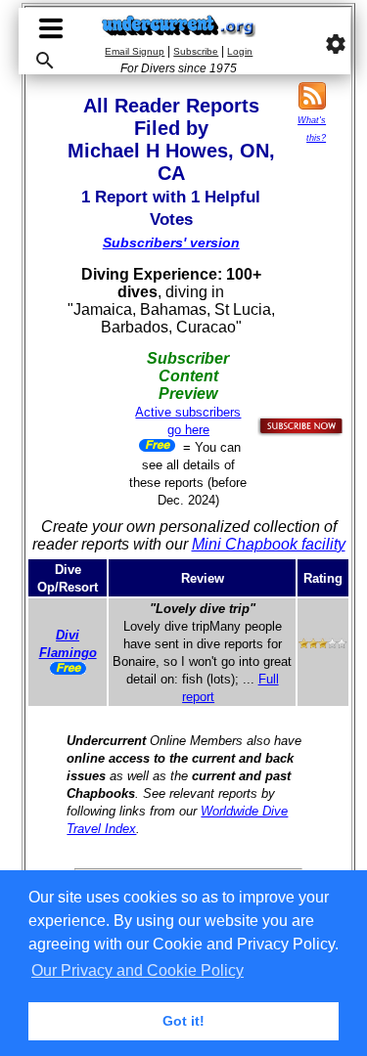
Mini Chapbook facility (268, 544)
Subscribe (195, 51)
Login (239, 51)
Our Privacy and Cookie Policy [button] (137, 970)
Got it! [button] (183, 1021)
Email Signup (134, 51)
